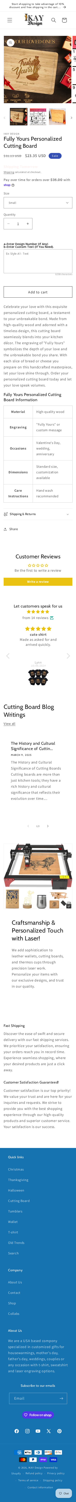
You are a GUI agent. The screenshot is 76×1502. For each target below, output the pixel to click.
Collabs (13, 1313)
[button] (9, 20)
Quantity (10, 214)
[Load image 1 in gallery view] (18, 116)
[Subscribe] (61, 1398)
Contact (14, 1292)
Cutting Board (19, 1201)
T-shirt (13, 1232)
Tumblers (15, 1211)
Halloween (16, 1190)
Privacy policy (56, 1473)
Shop (12, 1303)
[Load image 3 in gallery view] (57, 116)
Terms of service (28, 1480)
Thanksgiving (18, 1180)
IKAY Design (35, 1467)
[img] (38, 612)
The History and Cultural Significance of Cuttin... (33, 746)
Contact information (40, 1487)
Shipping (9, 171)
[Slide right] (71, 117)
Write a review (38, 582)
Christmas (16, 1169)
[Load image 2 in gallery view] (38, 116)
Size (7, 193)
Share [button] (13, 529)
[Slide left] (4, 117)
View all (9, 723)
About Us (15, 1282)
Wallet (13, 1221)
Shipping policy (52, 1480)
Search (13, 1253)
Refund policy (34, 1473)
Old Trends (16, 1242)
